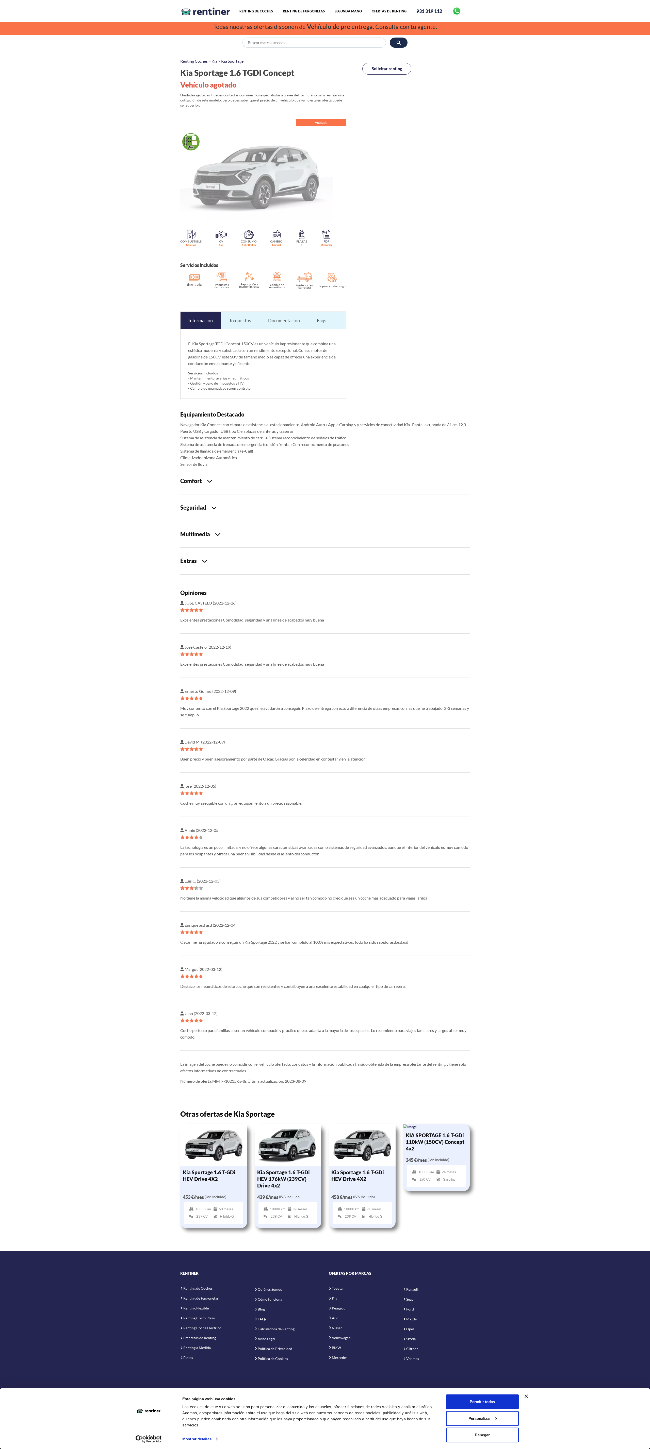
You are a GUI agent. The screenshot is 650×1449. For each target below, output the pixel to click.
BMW (336, 1348)
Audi (335, 1318)
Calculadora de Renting (276, 1329)
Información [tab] (200, 320)
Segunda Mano (348, 11)
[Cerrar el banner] (526, 1396)
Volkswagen (341, 1338)
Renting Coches (194, 61)
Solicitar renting (387, 68)
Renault (412, 1289)
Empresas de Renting (199, 1338)
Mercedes (339, 1357)
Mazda (411, 1319)
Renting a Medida (197, 1348)
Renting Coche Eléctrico (202, 1328)
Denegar (482, 1435)
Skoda (411, 1339)
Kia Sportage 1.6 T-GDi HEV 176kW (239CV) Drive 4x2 (283, 1178)
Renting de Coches (256, 11)
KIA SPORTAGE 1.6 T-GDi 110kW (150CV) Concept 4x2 (435, 1141)
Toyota (337, 1288)
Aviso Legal (266, 1339)
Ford (410, 1309)
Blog (261, 1309)
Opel (410, 1329)
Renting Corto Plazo (199, 1318)
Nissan (337, 1328)
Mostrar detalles (197, 1439)
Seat (409, 1299)
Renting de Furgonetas (304, 11)
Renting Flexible (196, 1308)
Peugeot (338, 1308)
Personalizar (479, 1418)
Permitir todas (482, 1402)
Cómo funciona (270, 1299)
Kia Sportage (232, 61)
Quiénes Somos (270, 1289)
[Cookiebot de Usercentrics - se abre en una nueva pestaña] (148, 1439)
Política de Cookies (273, 1358)
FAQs (262, 1319)
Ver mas (412, 1358)
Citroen (412, 1349)
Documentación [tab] (284, 320)
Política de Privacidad (275, 1349)
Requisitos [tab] (240, 320)
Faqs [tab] (321, 320)
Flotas (188, 1357)
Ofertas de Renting (389, 11)
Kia (214, 61)
